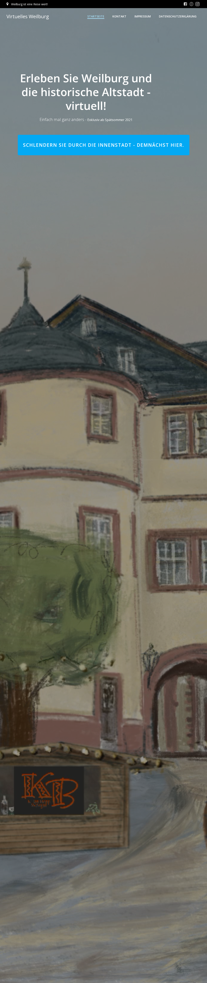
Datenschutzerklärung (177, 16)
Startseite (95, 16)
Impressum (142, 16)
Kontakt (119, 16)
